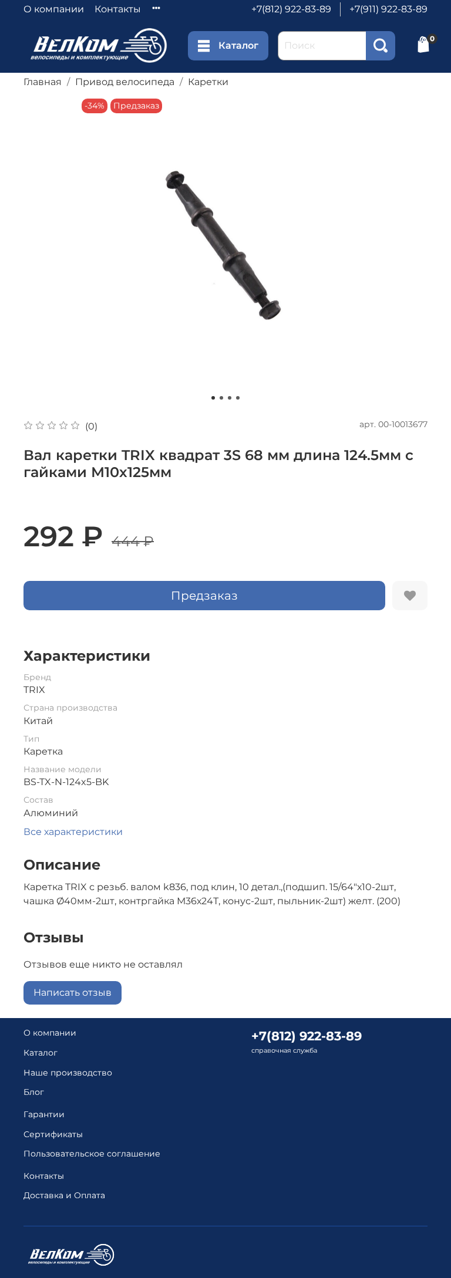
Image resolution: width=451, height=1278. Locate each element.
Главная (42, 81)
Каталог (238, 45)
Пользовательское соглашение (91, 1153)
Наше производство (67, 1072)
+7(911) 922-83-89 (388, 9)
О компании (53, 9)
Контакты (118, 9)
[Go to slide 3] (229, 398)
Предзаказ (204, 596)
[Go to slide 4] (238, 398)
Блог (33, 1092)
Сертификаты (53, 1134)
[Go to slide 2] (221, 398)
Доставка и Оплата (64, 1195)
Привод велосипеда (124, 81)
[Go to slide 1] (213, 398)
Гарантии (44, 1114)
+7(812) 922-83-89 (291, 9)
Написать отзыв (72, 992)
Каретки (208, 81)
